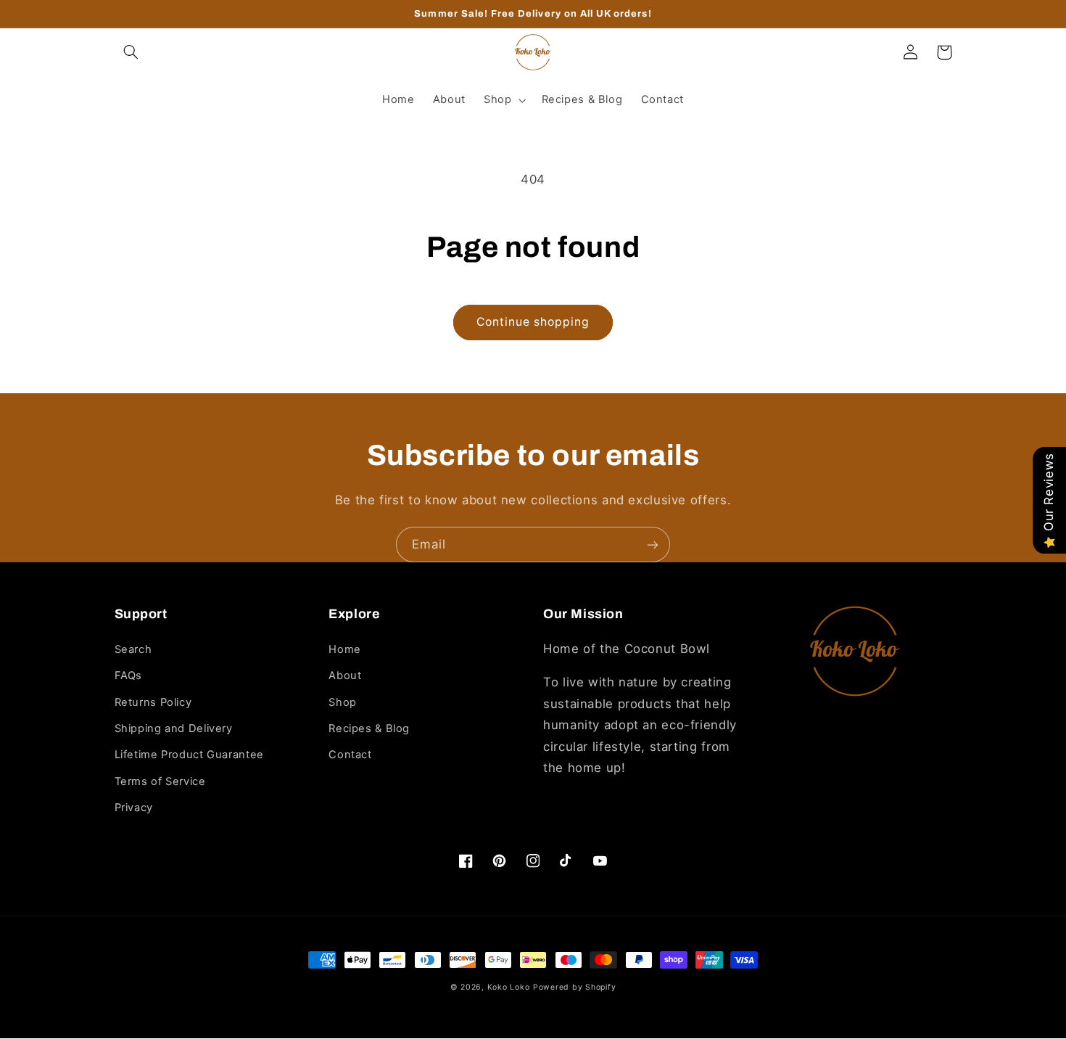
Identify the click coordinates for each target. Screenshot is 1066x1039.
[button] (131, 52)
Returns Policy (153, 702)
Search (133, 649)
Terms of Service (160, 781)
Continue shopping (533, 322)
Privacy (134, 807)
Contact (350, 754)
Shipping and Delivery (174, 728)
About (345, 675)
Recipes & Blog (369, 728)
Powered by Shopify (574, 987)
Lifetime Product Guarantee (189, 754)
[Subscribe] (652, 544)
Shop (343, 702)
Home (345, 649)
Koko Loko (508, 987)
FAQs (129, 675)
